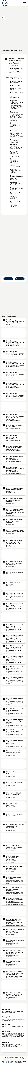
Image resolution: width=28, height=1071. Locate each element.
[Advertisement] (14, 34)
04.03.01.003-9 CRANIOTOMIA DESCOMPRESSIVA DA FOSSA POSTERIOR (16, 146)
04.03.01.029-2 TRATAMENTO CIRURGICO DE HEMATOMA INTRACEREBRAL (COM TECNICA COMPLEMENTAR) (16, 162)
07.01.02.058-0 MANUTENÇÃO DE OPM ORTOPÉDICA (16, 188)
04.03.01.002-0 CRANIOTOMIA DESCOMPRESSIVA (15, 141)
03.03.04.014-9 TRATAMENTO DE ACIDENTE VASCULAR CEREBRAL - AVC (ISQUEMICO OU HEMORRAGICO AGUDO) (16, 134)
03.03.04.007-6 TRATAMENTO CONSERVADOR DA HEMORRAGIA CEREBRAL (15, 125)
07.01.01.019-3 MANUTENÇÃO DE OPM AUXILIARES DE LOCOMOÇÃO (16, 177)
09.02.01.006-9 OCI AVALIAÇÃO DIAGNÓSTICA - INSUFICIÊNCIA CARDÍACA (15, 204)
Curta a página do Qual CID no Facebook (11, 50)
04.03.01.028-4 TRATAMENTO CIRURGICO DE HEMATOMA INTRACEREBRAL (14, 154)
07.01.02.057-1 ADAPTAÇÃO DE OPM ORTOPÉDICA (15, 183)
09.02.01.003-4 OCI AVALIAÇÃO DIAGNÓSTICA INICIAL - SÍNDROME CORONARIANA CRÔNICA (16, 195)
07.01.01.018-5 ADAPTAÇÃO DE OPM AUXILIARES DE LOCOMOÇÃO (15, 171)
